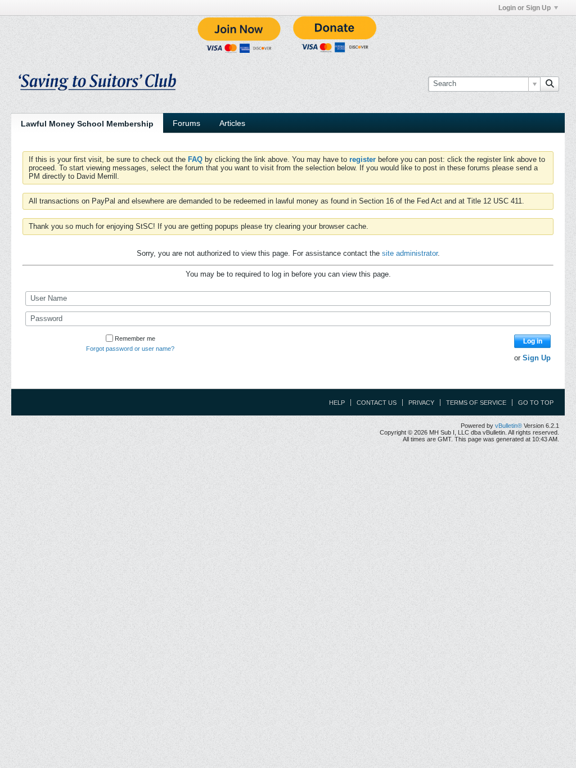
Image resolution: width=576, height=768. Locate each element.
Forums (186, 123)
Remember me (135, 338)
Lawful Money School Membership (87, 123)
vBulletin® (508, 425)
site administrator (410, 253)
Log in (532, 341)
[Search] (549, 83)
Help (337, 402)
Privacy (421, 402)
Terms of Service (476, 402)
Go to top (536, 402)
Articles (232, 123)
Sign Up (537, 358)
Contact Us (377, 402)
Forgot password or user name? (130, 348)
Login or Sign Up (524, 8)
